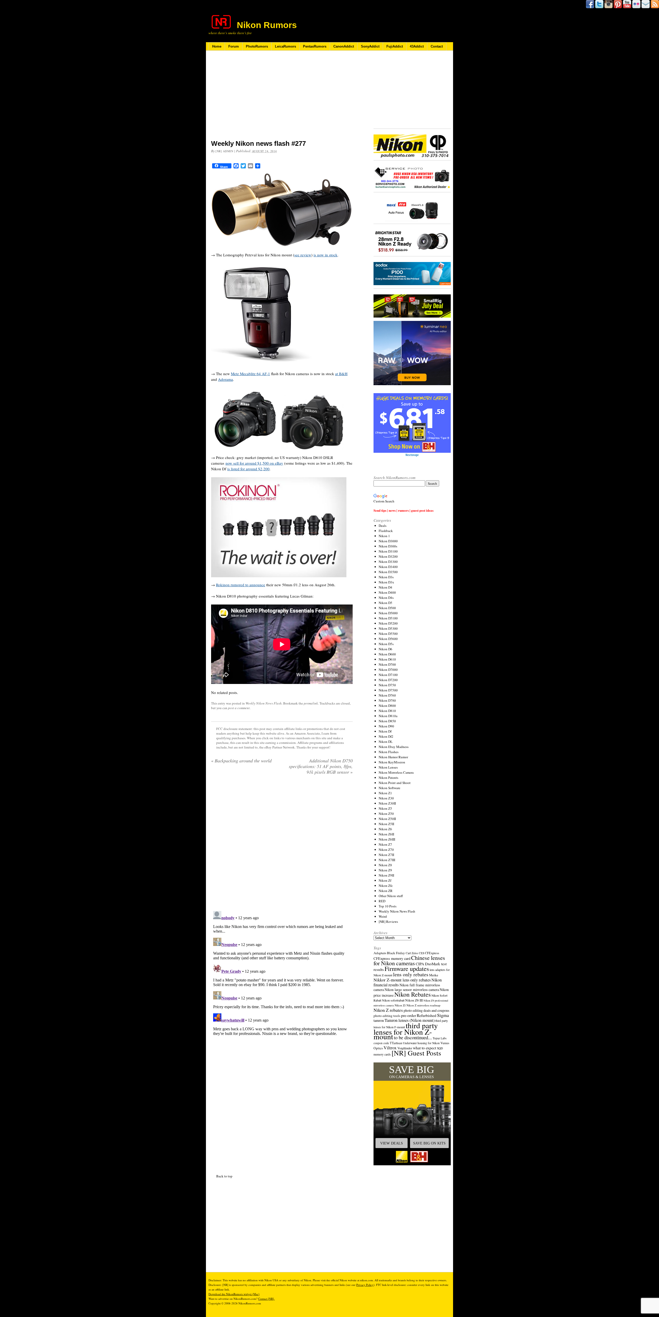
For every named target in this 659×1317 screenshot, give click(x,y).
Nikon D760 (387, 695)
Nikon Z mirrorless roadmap (423, 1005)
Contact (437, 46)
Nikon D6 (385, 649)
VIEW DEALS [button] (391, 1143)
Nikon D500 (387, 608)
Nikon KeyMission (392, 762)
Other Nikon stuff (391, 896)
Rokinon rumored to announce (240, 584)
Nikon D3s (386, 577)
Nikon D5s (386, 644)
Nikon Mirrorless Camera (396, 772)
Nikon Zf (385, 880)
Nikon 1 (384, 536)
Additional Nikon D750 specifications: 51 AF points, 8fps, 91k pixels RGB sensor (321, 766)
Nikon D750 (387, 685)
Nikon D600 (387, 654)
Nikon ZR (386, 890)
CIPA (420, 963)
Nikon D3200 (388, 556)
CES (421, 953)
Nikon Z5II (386, 824)
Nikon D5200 (388, 623)
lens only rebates (410, 974)
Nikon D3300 (388, 561)
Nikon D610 (387, 659)
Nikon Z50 (386, 813)
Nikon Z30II (387, 803)
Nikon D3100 (388, 551)
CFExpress (432, 953)
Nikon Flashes (388, 752)
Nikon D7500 (388, 690)
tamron (379, 1020)
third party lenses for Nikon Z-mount (406, 1030)
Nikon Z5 (385, 808)
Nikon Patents (388, 777)
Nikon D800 (387, 705)
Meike (433, 975)
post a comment (239, 708)
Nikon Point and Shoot (395, 782)
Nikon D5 (385, 602)
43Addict (417, 46)
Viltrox (390, 1048)
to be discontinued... (413, 1037)
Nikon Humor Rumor (393, 757)
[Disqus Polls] (282, 844)
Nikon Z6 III (414, 1000)
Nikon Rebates (412, 994)
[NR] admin (224, 151)
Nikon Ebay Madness (394, 746)
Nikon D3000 (388, 541)
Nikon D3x (386, 582)
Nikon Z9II (386, 875)
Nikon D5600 (388, 638)
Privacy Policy (365, 1285)
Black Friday (396, 953)
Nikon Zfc (386, 885)
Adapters (380, 953)
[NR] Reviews (388, 921)
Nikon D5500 (388, 633)
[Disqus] (282, 973)
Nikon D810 (387, 710)
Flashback (386, 530)
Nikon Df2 (386, 736)
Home (216, 46)
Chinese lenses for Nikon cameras (409, 960)
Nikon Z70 (386, 849)
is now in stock (325, 254)
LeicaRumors (285, 46)
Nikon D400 (387, 592)
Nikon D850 (387, 721)
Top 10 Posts (387, 906)
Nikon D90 (386, 726)
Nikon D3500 (388, 572)
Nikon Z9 (385, 870)
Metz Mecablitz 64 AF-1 (250, 373)
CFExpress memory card (392, 958)
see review (302, 254)
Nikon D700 (387, 664)
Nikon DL (386, 741)
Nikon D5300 (388, 628)
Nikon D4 (385, 587)
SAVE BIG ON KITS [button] (429, 1143)
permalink (311, 703)
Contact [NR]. (266, 1299)
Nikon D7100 (388, 674)
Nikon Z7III (387, 860)
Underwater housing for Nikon (421, 1043)
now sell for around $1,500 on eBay (254, 463)
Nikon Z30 (386, 798)
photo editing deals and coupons (426, 1010)
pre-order (408, 1015)
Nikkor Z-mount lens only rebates (402, 980)
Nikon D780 (387, 700)
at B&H (341, 373)
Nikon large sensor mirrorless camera (412, 989)
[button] (412, 1113)
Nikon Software (389, 788)
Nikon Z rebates (388, 1010)
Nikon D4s (386, 597)
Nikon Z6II (386, 834)
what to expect (424, 1047)
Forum (233, 46)
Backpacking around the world (241, 760)
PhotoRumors (257, 46)
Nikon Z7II (386, 854)
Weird (383, 916)
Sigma (443, 1015)
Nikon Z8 (385, 865)
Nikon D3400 (388, 566)
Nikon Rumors (267, 25)
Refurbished (426, 1015)
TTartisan (396, 1043)
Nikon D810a (388, 716)
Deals (382, 525)
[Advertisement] (282, 98)
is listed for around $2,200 (248, 468)
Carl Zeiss (412, 953)
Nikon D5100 (388, 618)
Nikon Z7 (385, 844)
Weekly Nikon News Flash (264, 703)
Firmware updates (407, 968)
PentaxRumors (314, 46)
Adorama (225, 379)
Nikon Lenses (388, 767)
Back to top (224, 1176)
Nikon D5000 (388, 613)
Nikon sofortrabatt (393, 1000)
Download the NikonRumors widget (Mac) (234, 1294)
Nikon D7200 (388, 680)
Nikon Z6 (385, 829)
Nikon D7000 (388, 669)
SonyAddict (370, 46)
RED (382, 901)
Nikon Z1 (385, 793)
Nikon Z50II (387, 818)
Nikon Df (385, 731)
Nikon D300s (388, 546)
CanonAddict (343, 46)
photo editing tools (387, 1015)
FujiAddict (394, 46)
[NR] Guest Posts (416, 1053)
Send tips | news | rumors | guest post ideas (403, 510)
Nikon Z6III (387, 839)
